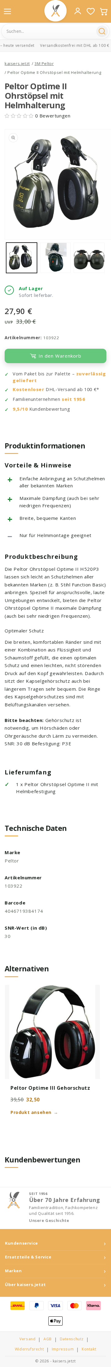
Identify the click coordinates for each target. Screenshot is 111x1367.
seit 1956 (73, 399)
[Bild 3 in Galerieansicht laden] (89, 258)
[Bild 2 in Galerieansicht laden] (55, 258)
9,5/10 (20, 409)
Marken (13, 1270)
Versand (27, 1339)
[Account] (78, 11)
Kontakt (89, 1349)
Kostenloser (28, 389)
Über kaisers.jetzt (25, 1284)
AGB (47, 1339)
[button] (20, 116)
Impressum (63, 1349)
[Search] (102, 31)
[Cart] (103, 11)
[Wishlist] (90, 11)
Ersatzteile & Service (28, 1257)
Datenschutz (72, 1339)
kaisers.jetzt (17, 63)
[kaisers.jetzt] (55, 11)
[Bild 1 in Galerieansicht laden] (21, 258)
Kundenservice (21, 1243)
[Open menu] (7, 11)
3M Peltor (44, 63)
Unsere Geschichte (49, 1220)
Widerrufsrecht (29, 1349)
